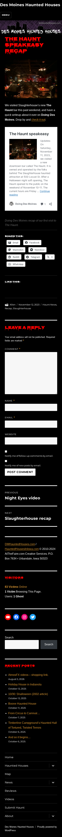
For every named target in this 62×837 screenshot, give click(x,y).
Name (10, 400)
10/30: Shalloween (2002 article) (28, 694)
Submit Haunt (15, 807)
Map (8, 774)
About (9, 816)
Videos (9, 799)
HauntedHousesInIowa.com (22, 548)
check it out (38, 119)
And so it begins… (19, 737)
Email (10, 417)
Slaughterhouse (22, 308)
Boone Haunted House (22, 703)
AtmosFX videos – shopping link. (28, 674)
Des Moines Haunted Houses (30, 4)
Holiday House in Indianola (25, 684)
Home (9, 757)
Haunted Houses (16, 765)
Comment (12, 349)
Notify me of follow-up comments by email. (29, 455)
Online (16, 586)
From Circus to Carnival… (24, 713)
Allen (13, 304)
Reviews (10, 790)
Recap (8, 308)
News (9, 782)
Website (11, 434)
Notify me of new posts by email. (23, 465)
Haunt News (49, 304)
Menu (5, 15)
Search (9, 637)
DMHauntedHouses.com (20, 544)
